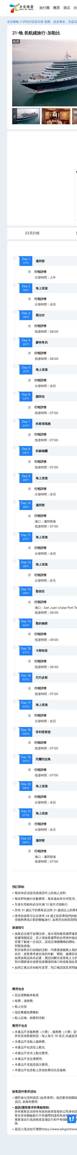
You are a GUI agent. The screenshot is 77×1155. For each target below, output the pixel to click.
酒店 (66, 8)
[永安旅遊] (21, 8)
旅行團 (44, 8)
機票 (56, 8)
